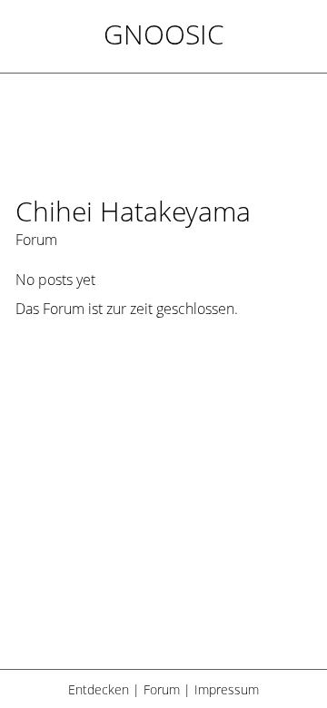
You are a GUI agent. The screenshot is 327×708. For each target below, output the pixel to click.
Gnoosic (164, 34)
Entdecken (98, 689)
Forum (162, 689)
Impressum (226, 689)
